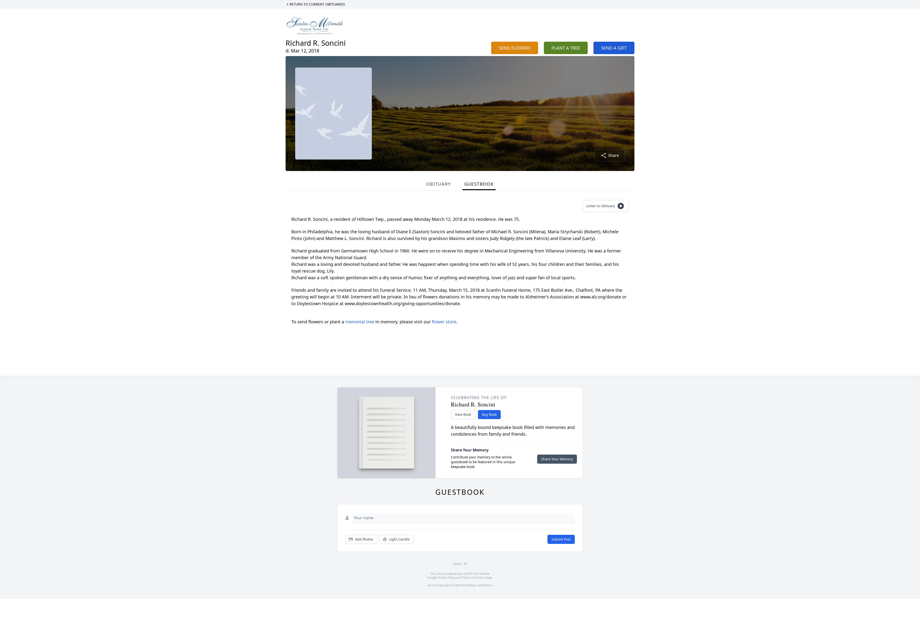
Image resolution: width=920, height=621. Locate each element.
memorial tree (359, 322)
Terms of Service (473, 577)
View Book (463, 414)
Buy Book (489, 414)
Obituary (438, 184)
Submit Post (561, 539)
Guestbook (479, 184)
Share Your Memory (557, 459)
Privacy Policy (446, 577)
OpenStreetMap (465, 585)
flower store (444, 322)
